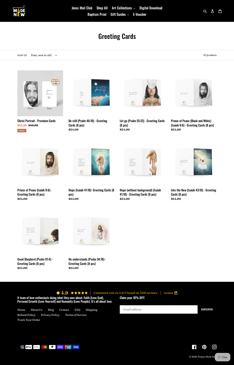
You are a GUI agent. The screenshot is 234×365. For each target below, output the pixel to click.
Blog (51, 309)
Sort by (22, 55)
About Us (36, 309)
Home (21, 309)
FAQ (77, 309)
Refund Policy (26, 315)
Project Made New (207, 356)
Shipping (91, 309)
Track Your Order (28, 320)
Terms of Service (76, 315)
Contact (64, 309)
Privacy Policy (50, 315)
